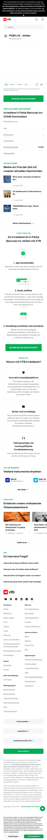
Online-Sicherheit (10, 711)
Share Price (29, 645)
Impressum (29, 686)
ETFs (5, 622)
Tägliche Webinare (10, 698)
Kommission (8, 135)
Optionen (7, 635)
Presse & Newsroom (33, 626)
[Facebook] (11, 599)
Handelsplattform (32, 618)
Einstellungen (13, 836)
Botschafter (29, 613)
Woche (12, 84)
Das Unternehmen (32, 609)
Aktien (5, 609)
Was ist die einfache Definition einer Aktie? (21, 563)
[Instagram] (26, 599)
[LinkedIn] (21, 599)
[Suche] (36, 19)
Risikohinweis (30, 681)
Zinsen (6, 669)
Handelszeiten (8, 153)
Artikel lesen (22, 542)
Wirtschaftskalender (11, 703)
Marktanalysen (9, 694)
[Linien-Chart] (37, 84)
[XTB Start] (6, 19)
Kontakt (28, 622)
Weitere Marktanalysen (22, 223)
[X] (16, 599)
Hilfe (5, 707)
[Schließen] (23, 15)
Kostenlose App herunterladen (24, 98)
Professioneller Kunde (12, 651)
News (27, 636)
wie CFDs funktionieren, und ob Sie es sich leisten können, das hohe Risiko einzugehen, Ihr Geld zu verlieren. (23, 10)
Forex (5, 631)
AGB (26, 673)
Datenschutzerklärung (33, 659)
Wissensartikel (9, 690)
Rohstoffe (7, 613)
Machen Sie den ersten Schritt (23, 347)
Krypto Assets (8, 618)
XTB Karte (7, 680)
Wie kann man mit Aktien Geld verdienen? (20, 569)
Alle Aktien (22, 489)
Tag (6, 84)
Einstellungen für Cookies (30, 806)
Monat (19, 84)
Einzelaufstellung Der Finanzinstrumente (11, 645)
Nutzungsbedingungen (34, 677)
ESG (26, 649)
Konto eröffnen (23, 751)
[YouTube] (5, 599)
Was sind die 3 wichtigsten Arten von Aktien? (22, 575)
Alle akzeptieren (33, 836)
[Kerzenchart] (41, 84)
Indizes (6, 626)
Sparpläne (7, 665)
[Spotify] (32, 599)
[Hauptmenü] (42, 19)
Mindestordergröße (10, 147)
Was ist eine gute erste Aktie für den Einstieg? (22, 582)
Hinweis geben (30, 664)
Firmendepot (8, 655)
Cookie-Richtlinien (32, 668)
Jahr (26, 84)
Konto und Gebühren (11, 639)
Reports (28, 641)
